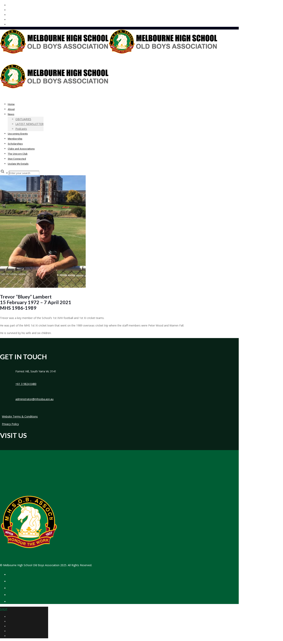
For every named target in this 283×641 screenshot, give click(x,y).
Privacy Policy (10, 424)
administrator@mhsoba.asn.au (34, 399)
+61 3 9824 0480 (25, 384)
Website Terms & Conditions (20, 416)
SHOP (3, 609)
